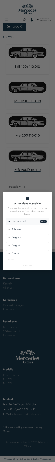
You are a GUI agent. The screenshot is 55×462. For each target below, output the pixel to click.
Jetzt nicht (27, 265)
